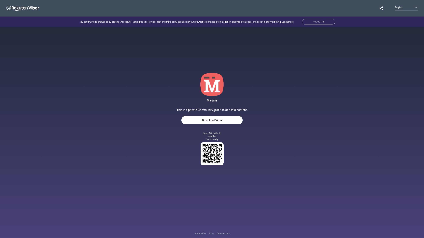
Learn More (288, 21)
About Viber (200, 233)
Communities (223, 233)
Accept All (318, 21)
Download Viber (212, 120)
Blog (211, 233)
